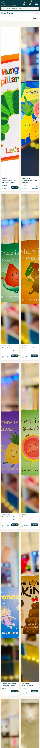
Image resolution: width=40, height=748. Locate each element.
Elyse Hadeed (25, 683)
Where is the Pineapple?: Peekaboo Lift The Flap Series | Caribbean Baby (10, 519)
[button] (36, 3)
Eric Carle (4, 178)
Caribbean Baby (25, 178)
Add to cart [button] (14, 187)
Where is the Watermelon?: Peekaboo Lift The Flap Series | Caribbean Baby (10, 350)
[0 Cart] (29, 3)
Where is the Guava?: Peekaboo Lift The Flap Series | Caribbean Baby (29, 519)
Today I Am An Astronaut (8, 685)
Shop (6, 16)
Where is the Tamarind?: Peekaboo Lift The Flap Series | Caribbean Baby (29, 350)
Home (2, 16)
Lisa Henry (13, 683)
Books (10, 16)
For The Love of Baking (27, 685)
